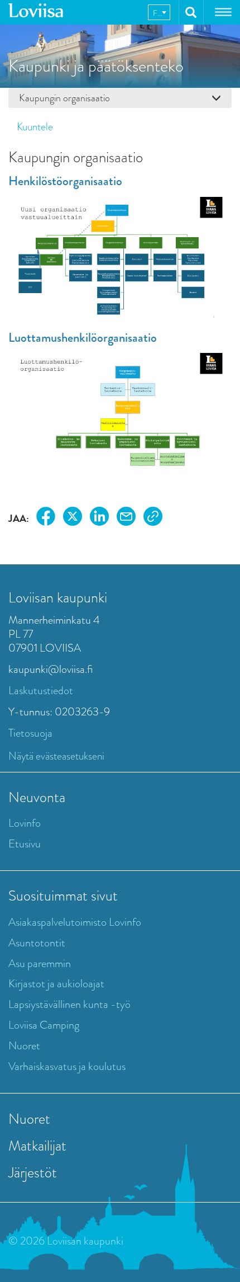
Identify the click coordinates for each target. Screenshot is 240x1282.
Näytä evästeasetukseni (56, 755)
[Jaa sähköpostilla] (126, 518)
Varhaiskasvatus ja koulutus (67, 1066)
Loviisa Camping (43, 1025)
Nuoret (24, 1046)
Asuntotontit (36, 943)
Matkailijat (37, 1145)
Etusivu (24, 844)
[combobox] (159, 12)
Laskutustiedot (40, 690)
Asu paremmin (39, 963)
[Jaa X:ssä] (72, 518)
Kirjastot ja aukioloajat (56, 983)
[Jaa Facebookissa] (45, 518)
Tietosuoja (30, 733)
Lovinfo (24, 823)
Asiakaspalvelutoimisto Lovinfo (74, 922)
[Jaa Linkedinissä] (99, 518)
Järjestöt (32, 1172)
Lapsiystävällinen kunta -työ (69, 1004)
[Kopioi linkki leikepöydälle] (153, 518)
